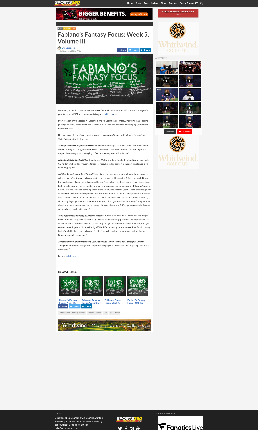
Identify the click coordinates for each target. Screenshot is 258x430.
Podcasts (173, 3)
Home (130, 3)
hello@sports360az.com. (66, 428)
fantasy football (78, 313)
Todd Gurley (114, 313)
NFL (105, 313)
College (154, 3)
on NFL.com (107, 114)
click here (71, 256)
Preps (138, 3)
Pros (146, 3)
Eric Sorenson (68, 48)
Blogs (163, 3)
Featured (67, 28)
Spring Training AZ (189, 3)
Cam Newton (64, 313)
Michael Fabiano (94, 313)
